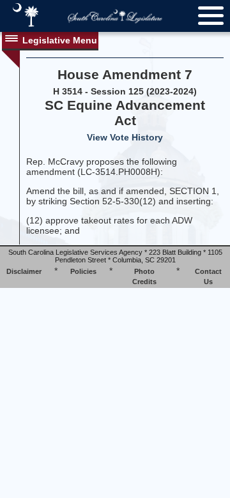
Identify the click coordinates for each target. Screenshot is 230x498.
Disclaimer (24, 271)
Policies (83, 271)
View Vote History (125, 137)
